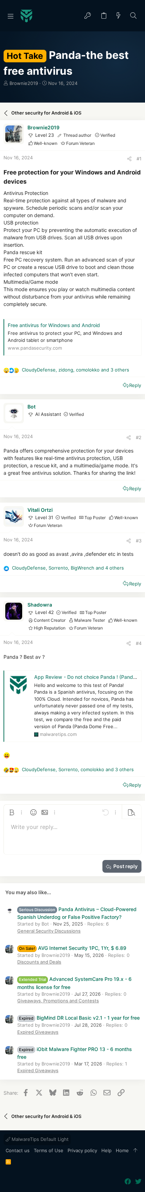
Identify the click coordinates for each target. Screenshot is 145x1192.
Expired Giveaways (37, 1032)
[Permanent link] (29, 182)
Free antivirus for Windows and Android (54, 325)
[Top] (135, 1150)
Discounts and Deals (39, 962)
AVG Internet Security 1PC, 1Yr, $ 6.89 (72, 948)
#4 (138, 643)
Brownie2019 (24, 83)
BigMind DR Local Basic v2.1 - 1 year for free (79, 1018)
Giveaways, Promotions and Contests (58, 1000)
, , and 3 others (75, 370)
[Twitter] (138, 1181)
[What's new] (119, 16)
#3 (138, 540)
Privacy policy (82, 1150)
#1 (139, 158)
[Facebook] (128, 1181)
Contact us (18, 1150)
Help (106, 1150)
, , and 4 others (68, 568)
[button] (11, 16)
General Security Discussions (49, 931)
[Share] (129, 158)
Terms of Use (48, 1150)
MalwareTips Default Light (39, 1139)
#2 (138, 437)
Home (122, 1150)
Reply (135, 385)
